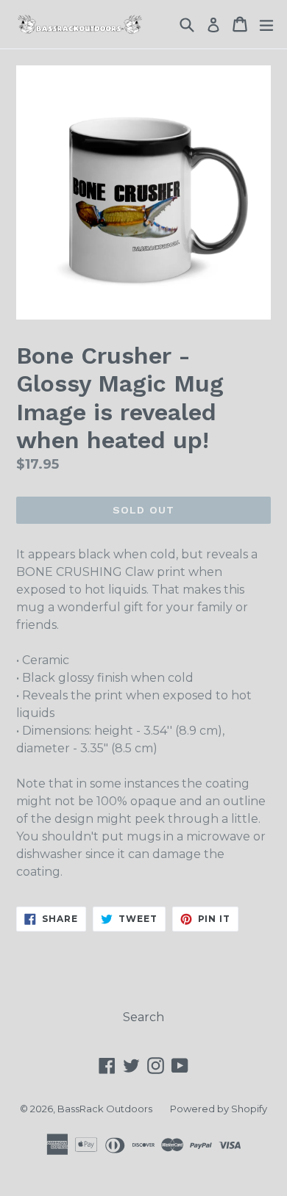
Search (143, 1017)
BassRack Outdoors (104, 1108)
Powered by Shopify (218, 1108)
